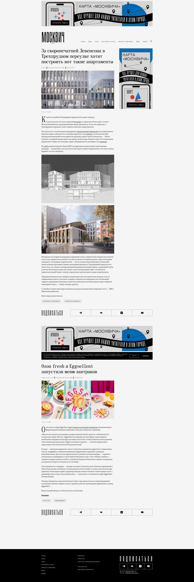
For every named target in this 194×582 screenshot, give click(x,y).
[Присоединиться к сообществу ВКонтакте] (101, 313)
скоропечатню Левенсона (87, 131)
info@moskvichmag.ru (131, 573)
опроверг (103, 142)
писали (89, 134)
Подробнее (145, 355)
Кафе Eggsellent (60, 500)
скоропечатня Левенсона (72, 301)
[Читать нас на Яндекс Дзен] (121, 313)
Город (43, 68)
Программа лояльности (86, 569)
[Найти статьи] (151, 41)
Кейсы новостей (47, 378)
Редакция (81, 555)
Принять (134, 355)
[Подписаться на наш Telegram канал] (80, 313)
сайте (46, 146)
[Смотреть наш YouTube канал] (142, 313)
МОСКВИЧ (53, 37)
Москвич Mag (130, 571)
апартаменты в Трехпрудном (51, 301)
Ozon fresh (46, 500)
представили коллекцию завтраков (83, 427)
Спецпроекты (82, 566)
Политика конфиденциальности (89, 561)
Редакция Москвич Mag (56, 68)
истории (77, 122)
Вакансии (81, 558)
